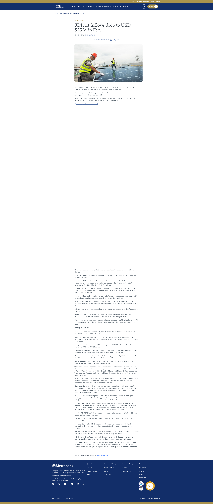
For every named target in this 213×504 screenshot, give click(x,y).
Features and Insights (102, 6)
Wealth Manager (92, 471)
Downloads (142, 478)
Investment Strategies (85, 6)
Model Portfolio (109, 468)
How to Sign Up (155, 1)
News (115, 6)
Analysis (124, 468)
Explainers (142, 468)
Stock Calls (107, 474)
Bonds (106, 471)
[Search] (144, 6)
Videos (141, 474)
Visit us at (140, 1)
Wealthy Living (126, 471)
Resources (123, 6)
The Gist (73, 6)
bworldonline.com (102, 455)
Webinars (142, 471)
